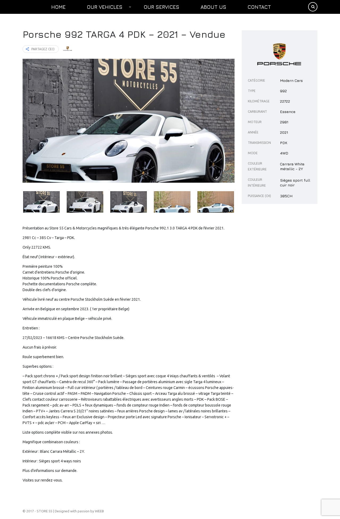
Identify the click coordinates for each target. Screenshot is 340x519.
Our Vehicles (104, 7)
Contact (259, 7)
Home (58, 7)
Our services (161, 7)
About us (213, 7)
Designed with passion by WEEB (79, 511)
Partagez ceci (42, 49)
